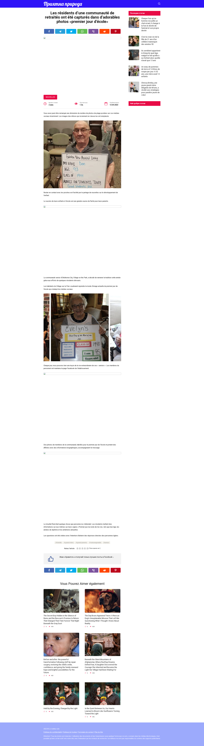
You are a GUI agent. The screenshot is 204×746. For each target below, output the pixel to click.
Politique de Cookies (70, 732)
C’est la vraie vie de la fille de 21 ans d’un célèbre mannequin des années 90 (150, 40)
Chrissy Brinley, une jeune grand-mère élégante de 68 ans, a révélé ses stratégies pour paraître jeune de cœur (150, 89)
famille (59, 543)
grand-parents (82, 543)
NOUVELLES (50, 97)
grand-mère (69, 543)
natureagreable (96, 543)
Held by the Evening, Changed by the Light (60, 708)
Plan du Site (99, 732)
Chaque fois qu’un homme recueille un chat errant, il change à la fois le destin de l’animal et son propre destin (150, 24)
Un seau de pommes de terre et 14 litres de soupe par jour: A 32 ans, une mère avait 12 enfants (150, 71)
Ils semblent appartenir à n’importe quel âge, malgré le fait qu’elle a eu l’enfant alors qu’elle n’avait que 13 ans (150, 55)
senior (107, 543)
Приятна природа (63, 4)
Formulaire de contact (86, 732)
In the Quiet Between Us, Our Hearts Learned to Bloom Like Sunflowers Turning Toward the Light (102, 711)
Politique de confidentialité (53, 732)
